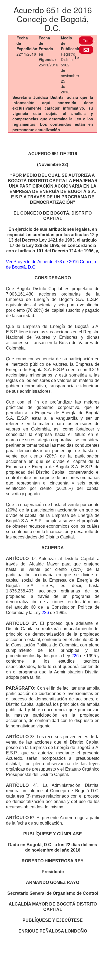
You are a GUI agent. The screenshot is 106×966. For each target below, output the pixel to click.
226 (45, 612)
